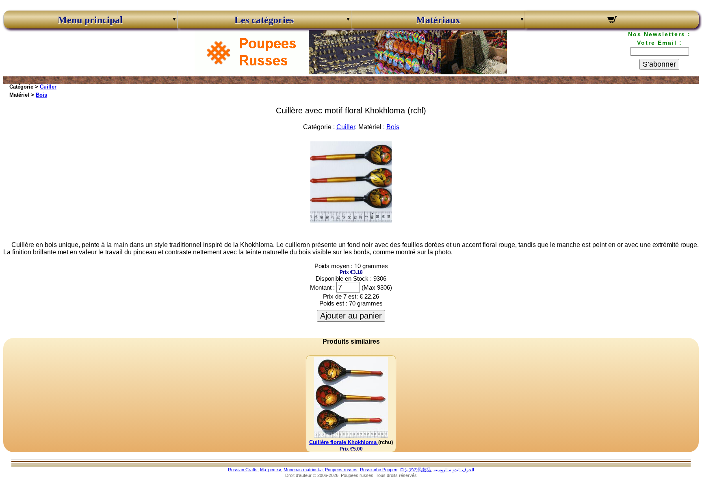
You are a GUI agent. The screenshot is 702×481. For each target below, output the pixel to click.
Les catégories (264, 20)
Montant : (322, 287)
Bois (41, 95)
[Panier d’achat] (612, 21)
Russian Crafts (243, 469)
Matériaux (438, 20)
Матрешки (270, 469)
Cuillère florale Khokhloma (343, 442)
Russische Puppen (378, 469)
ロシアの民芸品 (415, 469)
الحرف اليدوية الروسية (453, 469)
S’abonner (659, 64)
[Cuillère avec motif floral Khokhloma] (351, 220)
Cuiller (48, 87)
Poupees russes (341, 469)
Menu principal (90, 20)
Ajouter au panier (351, 315)
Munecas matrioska (303, 469)
